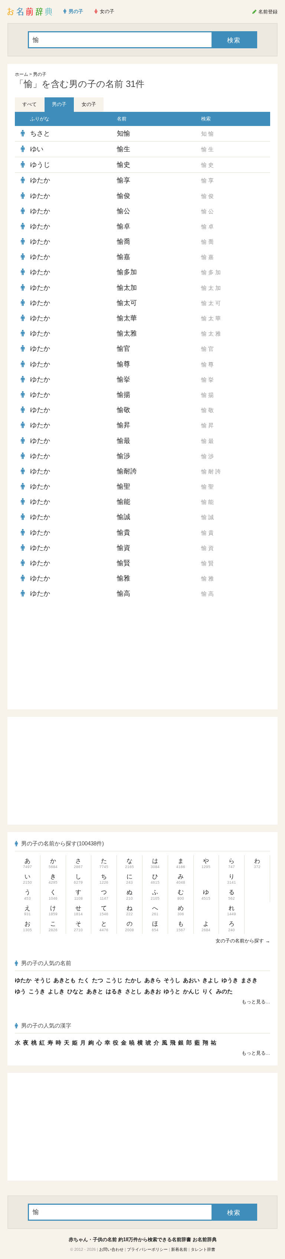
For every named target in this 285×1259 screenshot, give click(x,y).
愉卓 (123, 226)
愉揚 (123, 394)
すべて (29, 104)
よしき (56, 991)
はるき (114, 991)
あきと (94, 991)
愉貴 (123, 532)
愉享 (123, 180)
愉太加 (127, 287)
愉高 (123, 593)
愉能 (123, 501)
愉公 (123, 211)
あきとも (64, 980)
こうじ (114, 980)
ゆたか (40, 180)
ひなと (75, 991)
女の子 (89, 104)
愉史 (123, 164)
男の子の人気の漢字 (46, 1025)
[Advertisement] (83, 655)
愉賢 (123, 563)
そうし (172, 980)
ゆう (20, 991)
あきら (152, 980)
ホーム (21, 74)
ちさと (40, 133)
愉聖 (123, 486)
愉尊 (123, 364)
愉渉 (123, 456)
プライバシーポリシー (147, 1249)
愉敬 (123, 410)
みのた (224, 991)
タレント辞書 (203, 1249)
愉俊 (123, 196)
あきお (152, 991)
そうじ (42, 980)
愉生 (123, 149)
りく (207, 991)
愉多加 (127, 272)
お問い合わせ (111, 1249)
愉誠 (123, 517)
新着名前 (179, 1249)
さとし (133, 991)
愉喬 (123, 241)
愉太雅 (127, 333)
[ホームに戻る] (30, 11)
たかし (133, 980)
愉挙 (123, 379)
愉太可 (127, 303)
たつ (97, 980)
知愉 (123, 133)
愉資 (123, 547)
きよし (210, 980)
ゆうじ (40, 164)
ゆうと (172, 991)
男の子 (39, 74)
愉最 (123, 440)
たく (83, 980)
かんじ (191, 991)
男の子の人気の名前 (46, 963)
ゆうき (230, 980)
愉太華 (127, 318)
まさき (249, 980)
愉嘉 (123, 256)
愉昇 (123, 425)
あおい (191, 980)
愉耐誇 (127, 471)
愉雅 (123, 578)
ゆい (36, 149)
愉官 (123, 348)
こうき (37, 991)
